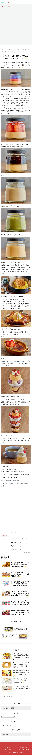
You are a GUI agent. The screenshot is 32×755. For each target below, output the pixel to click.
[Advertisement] (16, 28)
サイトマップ (8, 749)
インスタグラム (6, 725)
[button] (28, 696)
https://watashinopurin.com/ (12, 480)
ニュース (5, 535)
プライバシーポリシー (23, 749)
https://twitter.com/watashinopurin (19, 483)
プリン (4, 538)
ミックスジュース (13, 538)
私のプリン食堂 (23, 538)
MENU (6, 2)
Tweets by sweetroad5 (8, 717)
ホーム (8, 747)
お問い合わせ (23, 747)
